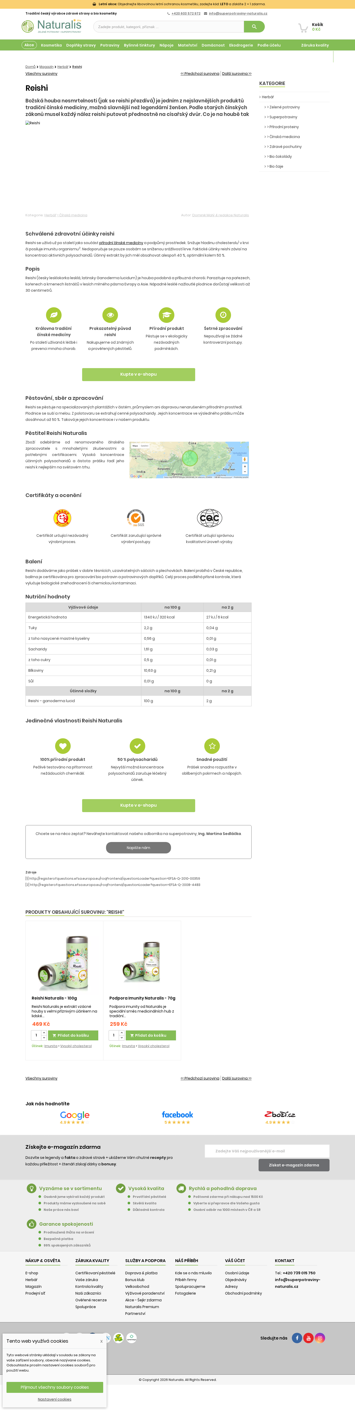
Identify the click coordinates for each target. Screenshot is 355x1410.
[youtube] (308, 1338)
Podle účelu (269, 45)
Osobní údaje (237, 1273)
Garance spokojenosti (66, 1224)
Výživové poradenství (145, 1293)
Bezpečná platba (58, 1239)
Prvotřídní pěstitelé (149, 1196)
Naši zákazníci (88, 1293)
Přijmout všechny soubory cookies (55, 1387)
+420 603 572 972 (186, 13)
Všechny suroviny (41, 73)
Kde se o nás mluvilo (193, 1273)
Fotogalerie (185, 1293)
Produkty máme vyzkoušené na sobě (75, 1203)
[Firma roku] (177, 1358)
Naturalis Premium (142, 1306)
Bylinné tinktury (139, 45)
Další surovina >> (237, 73)
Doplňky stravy (81, 45)
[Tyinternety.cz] (131, 1338)
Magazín (320, 56)
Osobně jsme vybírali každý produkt (74, 1196)
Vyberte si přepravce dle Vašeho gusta (226, 1203)
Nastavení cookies (54, 1399)
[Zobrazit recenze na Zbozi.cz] (280, 1115)
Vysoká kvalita (146, 1188)
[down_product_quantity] (44, 1038)
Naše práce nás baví (61, 1209)
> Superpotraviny (282, 117)
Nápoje (167, 45)
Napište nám (138, 847)
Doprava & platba (141, 1273)
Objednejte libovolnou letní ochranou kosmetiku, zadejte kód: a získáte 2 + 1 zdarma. (182, 4)
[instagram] (320, 1338)
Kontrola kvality (89, 1286)
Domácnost (213, 45)
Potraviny (110, 45)
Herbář (50, 215)
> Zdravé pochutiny (284, 146)
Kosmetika (51, 45)
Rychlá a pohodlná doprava (223, 1188)
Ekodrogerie (241, 45)
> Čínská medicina (72, 215)
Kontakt (284, 1261)
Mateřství (187, 45)
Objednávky (236, 1279)
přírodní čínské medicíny (121, 242)
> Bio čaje (275, 166)
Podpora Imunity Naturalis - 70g (142, 998)
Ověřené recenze (91, 1300)
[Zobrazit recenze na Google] (74, 1115)
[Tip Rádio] (118, 1338)
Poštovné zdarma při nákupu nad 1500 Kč (228, 1196)
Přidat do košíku (70, 1035)
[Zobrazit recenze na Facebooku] (177, 1115)
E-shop (31, 1273)
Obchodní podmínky (243, 1293)
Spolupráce (85, 1306)
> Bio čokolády (279, 156)
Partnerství (135, 1313)
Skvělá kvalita (144, 1203)
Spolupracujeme (190, 1286)
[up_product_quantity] (44, 1033)
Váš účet (235, 1261)
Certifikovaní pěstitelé (95, 1273)
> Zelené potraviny (283, 107)
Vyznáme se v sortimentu (70, 1188)
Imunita (50, 1046)
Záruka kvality (315, 45)
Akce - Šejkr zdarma (143, 1300)
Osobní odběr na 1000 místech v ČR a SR (227, 1209)
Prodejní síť (35, 1293)
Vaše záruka (86, 1279)
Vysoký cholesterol (76, 1046)
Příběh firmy (186, 1279)
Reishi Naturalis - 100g (54, 998)
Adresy (231, 1286)
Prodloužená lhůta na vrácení (69, 1232)
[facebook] (297, 1338)
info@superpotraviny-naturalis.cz (238, 13)
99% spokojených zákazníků (67, 1245)
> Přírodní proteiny (283, 126)
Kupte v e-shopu (138, 374)
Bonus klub (134, 1279)
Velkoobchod (137, 1286)
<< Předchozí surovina (200, 73)
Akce (29, 45)
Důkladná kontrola (149, 1209)
